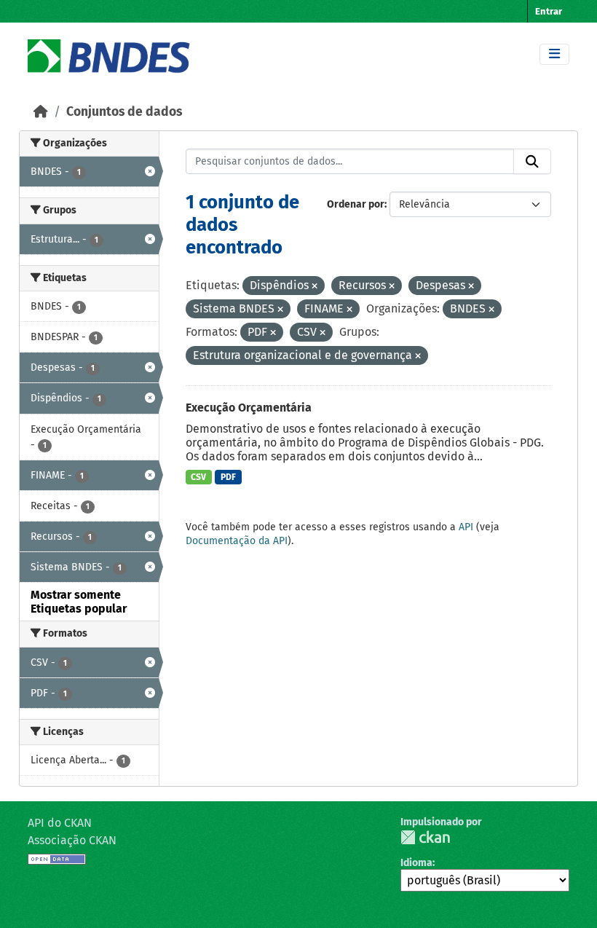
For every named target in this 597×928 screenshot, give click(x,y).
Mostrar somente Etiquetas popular (79, 602)
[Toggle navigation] (554, 54)
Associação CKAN (72, 840)
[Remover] (314, 286)
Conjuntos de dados (124, 111)
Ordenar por (355, 204)
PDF (228, 477)
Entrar (548, 11)
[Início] (40, 111)
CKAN (425, 837)
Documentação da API (237, 541)
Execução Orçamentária (249, 407)
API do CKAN (60, 823)
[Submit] (532, 162)
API (466, 527)
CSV (198, 477)
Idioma (416, 863)
